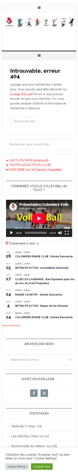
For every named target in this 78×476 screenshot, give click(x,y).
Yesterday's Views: (24, 426)
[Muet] (60, 233)
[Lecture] (11, 233)
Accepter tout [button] (41, 466)
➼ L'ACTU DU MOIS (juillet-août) (27, 160)
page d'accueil (23, 94)
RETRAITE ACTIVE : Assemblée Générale (42, 267)
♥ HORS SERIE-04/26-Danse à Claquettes (34, 169)
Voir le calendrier (11, 325)
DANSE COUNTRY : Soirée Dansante (38, 294)
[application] (39, 218)
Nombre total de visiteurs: (29, 446)
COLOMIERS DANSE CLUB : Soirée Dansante (44, 256)
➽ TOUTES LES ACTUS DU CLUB (28, 165)
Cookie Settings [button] (17, 466)
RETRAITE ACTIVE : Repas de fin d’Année (41, 305)
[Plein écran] (67, 233)
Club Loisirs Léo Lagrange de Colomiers (39, 29)
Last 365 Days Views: (25, 436)
